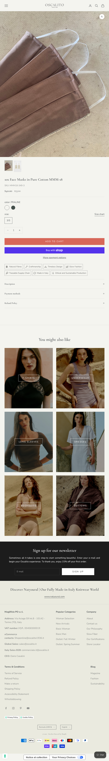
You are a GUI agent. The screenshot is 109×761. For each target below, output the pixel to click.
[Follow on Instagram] (13, 708)
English (64, 727)
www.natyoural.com (54, 596)
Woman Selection (65, 618)
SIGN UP (78, 571)
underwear (80, 378)
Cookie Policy (27, 717)
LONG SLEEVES (29, 441)
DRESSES (80, 441)
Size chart (99, 214)
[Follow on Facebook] (6, 708)
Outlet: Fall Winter (66, 639)
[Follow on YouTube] (28, 708)
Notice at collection (36, 757)
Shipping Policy (12, 688)
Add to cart (54, 241)
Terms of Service (13, 673)
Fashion (94, 678)
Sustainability (97, 683)
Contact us (92, 623)
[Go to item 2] (18, 166)
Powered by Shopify (60, 734)
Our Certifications (95, 639)
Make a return (12, 683)
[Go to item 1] (8, 165)
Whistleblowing (13, 699)
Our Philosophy (94, 628)
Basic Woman (63, 628)
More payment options (54, 257)
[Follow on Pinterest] (20, 708)
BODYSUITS (28, 505)
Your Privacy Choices (64, 757)
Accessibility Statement (17, 694)
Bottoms (80, 505)
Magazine (95, 673)
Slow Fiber (92, 634)
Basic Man (61, 634)
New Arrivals (62, 623)
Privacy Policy (12, 717)
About (90, 618)
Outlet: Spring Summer (68, 644)
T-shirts (28, 378)
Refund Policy (12, 678)
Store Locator (93, 644)
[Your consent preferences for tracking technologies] (5, 756)
